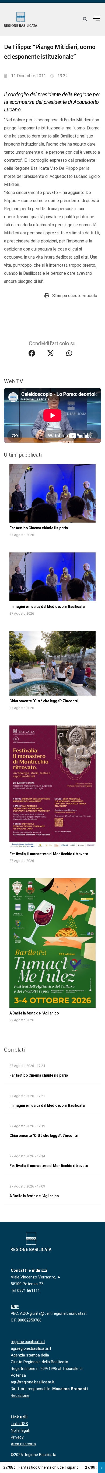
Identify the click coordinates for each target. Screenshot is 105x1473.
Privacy (17, 1437)
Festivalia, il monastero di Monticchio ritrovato (48, 854)
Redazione (20, 1395)
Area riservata (23, 1444)
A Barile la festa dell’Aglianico (34, 1013)
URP (15, 1306)
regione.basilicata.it (28, 1341)
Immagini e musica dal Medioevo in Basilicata (47, 606)
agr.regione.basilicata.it (31, 1348)
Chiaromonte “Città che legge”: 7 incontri (43, 701)
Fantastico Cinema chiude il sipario (38, 528)
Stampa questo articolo (74, 295)
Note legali (20, 1430)
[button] (96, 18)
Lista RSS (19, 1423)
